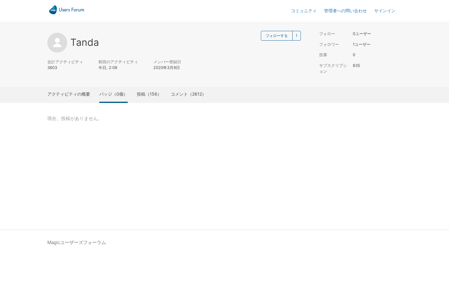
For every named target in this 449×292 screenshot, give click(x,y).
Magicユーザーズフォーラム (76, 242)
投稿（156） (149, 94)
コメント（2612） (188, 94)
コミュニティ (304, 10)
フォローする (277, 35)
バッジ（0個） (113, 94)
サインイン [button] (385, 10)
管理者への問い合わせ (345, 10)
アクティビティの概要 (68, 94)
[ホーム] (66, 14)
